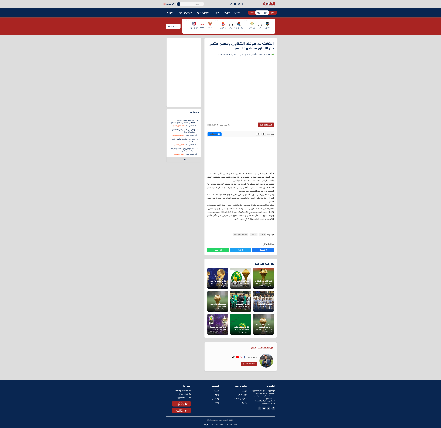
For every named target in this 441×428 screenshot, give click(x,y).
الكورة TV (170, 12)
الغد (252, 12)
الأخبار (217, 12)
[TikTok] (231, 4)
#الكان (262, 234)
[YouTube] (235, 4)
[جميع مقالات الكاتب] (266, 361)
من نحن (244, 390)
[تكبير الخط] (258, 134)
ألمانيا (216, 390)
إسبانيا (216, 394)
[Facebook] (242, 4)
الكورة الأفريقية (266, 124)
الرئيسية (237, 12)
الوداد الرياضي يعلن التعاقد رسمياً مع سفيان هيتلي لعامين (183, 149)
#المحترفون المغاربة (178, 125)
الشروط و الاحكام (240, 398)
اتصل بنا (206, 424)
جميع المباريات (173, 26)
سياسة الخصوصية (231, 424)
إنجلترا (217, 402)
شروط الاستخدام (217, 424)
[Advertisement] (240, 155)
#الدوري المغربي (179, 144)
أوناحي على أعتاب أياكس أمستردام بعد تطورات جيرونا (183, 130)
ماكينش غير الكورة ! (185, 12)
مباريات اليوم (262, 12)
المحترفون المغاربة (203, 12)
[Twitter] (268, 408)
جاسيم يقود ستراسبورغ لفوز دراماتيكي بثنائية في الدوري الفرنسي (183, 121)
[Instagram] (239, 4)
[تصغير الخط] (263, 134)
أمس (272, 12)
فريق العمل (242, 394)
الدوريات (227, 12)
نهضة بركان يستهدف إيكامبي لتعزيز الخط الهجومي (183, 140)
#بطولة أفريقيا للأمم (240, 234)
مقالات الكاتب (250, 363)
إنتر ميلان (215, 398)
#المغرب (253, 234)
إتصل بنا (244, 402)
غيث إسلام (223, 124)
